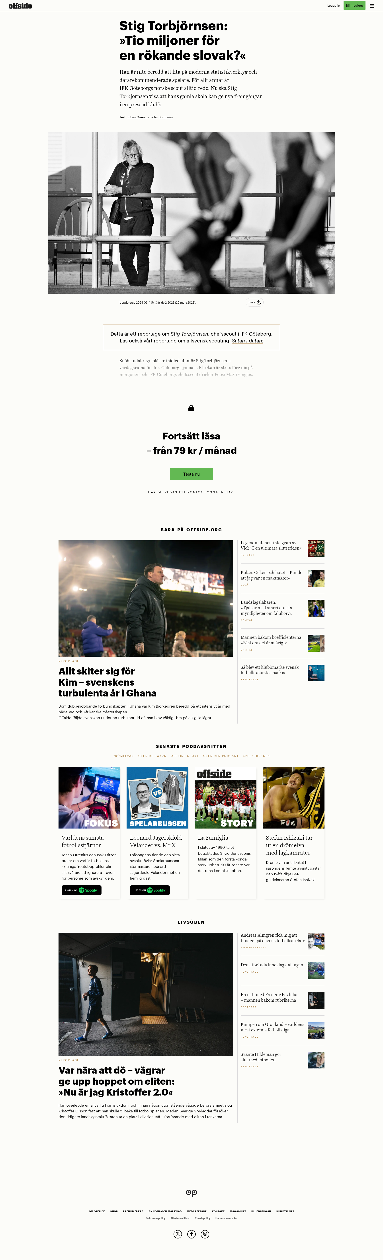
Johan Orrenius (138, 117)
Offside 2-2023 (164, 302)
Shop (114, 1211)
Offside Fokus (152, 755)
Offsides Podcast (221, 755)
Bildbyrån (166, 117)
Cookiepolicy (202, 1218)
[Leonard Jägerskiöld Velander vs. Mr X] (157, 798)
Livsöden (191, 922)
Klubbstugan (261, 1211)
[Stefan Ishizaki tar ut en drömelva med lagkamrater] (293, 798)
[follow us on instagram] (205, 1234)
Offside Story (185, 755)
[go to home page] (20, 6)
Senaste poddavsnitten (191, 746)
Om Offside (97, 1211)
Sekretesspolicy (155, 1218)
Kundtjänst (285, 1211)
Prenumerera (133, 1211)
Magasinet (238, 1211)
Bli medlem (354, 5)
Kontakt (218, 1211)
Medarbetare (197, 1211)
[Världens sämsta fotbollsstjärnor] (89, 798)
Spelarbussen (256, 755)
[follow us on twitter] (178, 1234)
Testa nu (191, 474)
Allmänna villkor (180, 1218)
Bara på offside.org (191, 529)
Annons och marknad (165, 1211)
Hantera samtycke (226, 1218)
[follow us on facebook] (191, 1234)
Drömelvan (123, 755)
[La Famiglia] (225, 798)
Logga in (333, 5)
